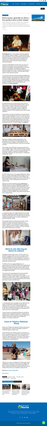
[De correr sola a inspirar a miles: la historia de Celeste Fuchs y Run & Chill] (6, 387)
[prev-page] (3, 396)
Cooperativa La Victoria (20, 376)
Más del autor (18, 381)
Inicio (3, 13)
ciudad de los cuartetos (11, 376)
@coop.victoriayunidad (12, 370)
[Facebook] (40, 1)
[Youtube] (45, 1)
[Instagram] (42, 1)
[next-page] (5, 396)
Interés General (8, 13)
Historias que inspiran (6, 378)
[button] (43, 422)
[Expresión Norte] (6, 4)
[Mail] (43, 1)
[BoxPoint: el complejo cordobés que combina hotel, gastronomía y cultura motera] (16, 387)
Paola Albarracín (13, 378)
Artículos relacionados (8, 381)
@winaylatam (5, 373)
